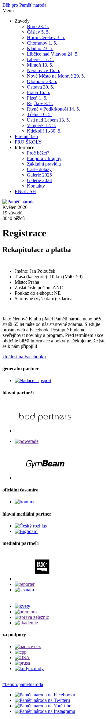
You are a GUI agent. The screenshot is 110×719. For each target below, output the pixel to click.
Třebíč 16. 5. (39, 114)
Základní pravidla (44, 163)
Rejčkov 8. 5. (40, 103)
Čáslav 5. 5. (38, 32)
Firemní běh (26, 136)
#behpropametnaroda (22, 684)
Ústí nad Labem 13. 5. (48, 119)
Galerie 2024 (39, 180)
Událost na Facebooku (24, 356)
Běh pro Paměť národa (24, 5)
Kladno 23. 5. (40, 48)
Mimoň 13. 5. (40, 65)
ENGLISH (25, 191)
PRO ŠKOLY (28, 141)
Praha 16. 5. (38, 92)
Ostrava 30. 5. (40, 86)
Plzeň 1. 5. (37, 97)
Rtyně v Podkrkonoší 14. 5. (53, 108)
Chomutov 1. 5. (42, 43)
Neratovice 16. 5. (43, 70)
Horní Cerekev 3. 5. (46, 37)
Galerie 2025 (39, 174)
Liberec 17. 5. (40, 59)
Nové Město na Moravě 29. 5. (56, 75)
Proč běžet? (38, 152)
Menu (8, 10)
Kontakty (36, 185)
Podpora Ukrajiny (44, 158)
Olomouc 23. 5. (42, 81)
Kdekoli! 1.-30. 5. (44, 130)
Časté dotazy (39, 169)
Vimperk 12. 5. (41, 125)
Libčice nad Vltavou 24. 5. (53, 54)
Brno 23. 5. (38, 26)
